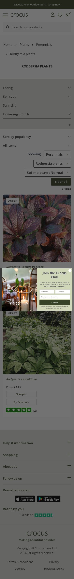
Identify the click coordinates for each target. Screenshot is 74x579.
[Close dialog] (69, 270)
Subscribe (54, 302)
